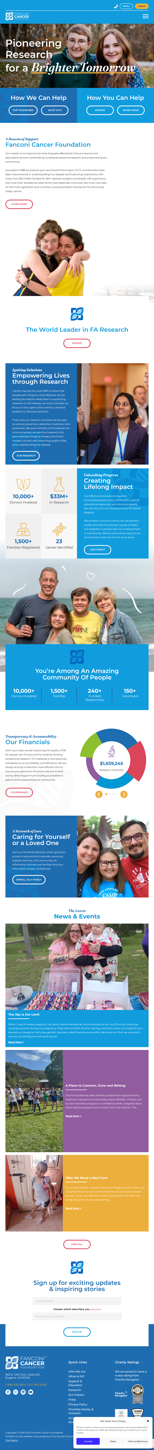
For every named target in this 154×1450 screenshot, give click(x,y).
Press (72, 1399)
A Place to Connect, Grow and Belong (95, 1085)
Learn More (19, 204)
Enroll (126, 6)
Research (74, 1390)
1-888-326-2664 (15, 1384)
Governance (19, 792)
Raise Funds (131, 110)
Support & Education (75, 1383)
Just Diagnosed (23, 110)
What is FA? (76, 1376)
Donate (141, 6)
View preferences (138, 1441)
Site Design (11, 1440)
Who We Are (77, 1371)
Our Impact (97, 549)
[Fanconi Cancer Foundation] (17, 16)
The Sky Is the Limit (24, 1014)
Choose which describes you (77, 1309)
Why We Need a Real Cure (87, 1178)
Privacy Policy (77, 1404)
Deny (113, 1441)
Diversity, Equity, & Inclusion (80, 1411)
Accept (88, 1441)
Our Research (26, 455)
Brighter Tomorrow (83, 67)
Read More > (16, 1042)
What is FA (55, 110)
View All (77, 1244)
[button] (147, 1421)
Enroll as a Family (29, 879)
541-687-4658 (37, 1384)
